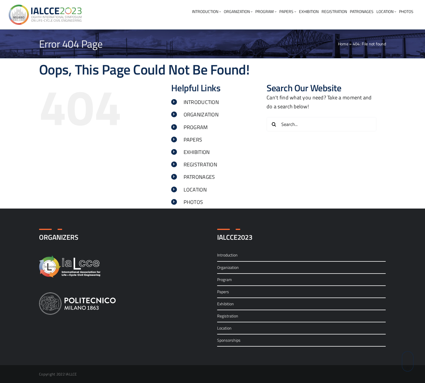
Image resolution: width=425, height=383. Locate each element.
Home (343, 44)
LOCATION (195, 190)
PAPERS (193, 140)
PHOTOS (193, 202)
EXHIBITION (197, 152)
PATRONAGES (199, 177)
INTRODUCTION (201, 102)
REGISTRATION (200, 164)
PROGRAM (196, 127)
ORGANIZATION (201, 114)
